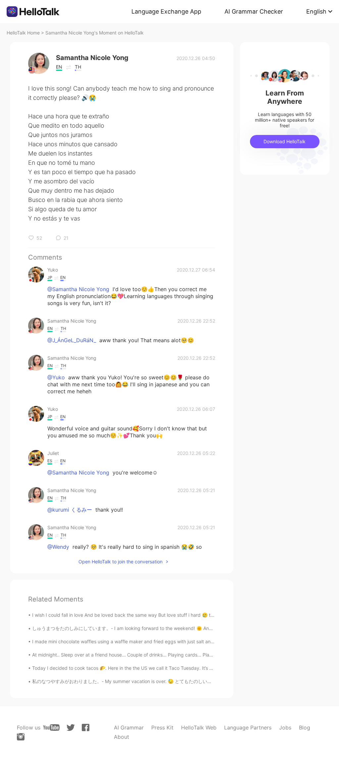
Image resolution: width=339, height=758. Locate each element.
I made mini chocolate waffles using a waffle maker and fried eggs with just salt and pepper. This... (139, 641)
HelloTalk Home (23, 32)
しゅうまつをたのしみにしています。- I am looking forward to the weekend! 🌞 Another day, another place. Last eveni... (161, 628)
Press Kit (162, 727)
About (121, 736)
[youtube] (51, 727)
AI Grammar (129, 727)
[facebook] (85, 727)
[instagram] (20, 736)
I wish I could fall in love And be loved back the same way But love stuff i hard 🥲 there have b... (136, 615)
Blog (304, 727)
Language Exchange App (166, 11)
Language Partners (247, 727)
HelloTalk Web (199, 727)
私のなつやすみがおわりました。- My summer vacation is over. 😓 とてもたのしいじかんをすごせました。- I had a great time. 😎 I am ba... (181, 681)
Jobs (285, 727)
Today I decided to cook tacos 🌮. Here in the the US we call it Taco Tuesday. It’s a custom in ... (135, 668)
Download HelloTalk (285, 141)
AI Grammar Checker (253, 11)
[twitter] (71, 727)
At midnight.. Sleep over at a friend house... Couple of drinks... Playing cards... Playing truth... (133, 655)
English (316, 11)
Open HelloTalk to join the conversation (120, 561)
